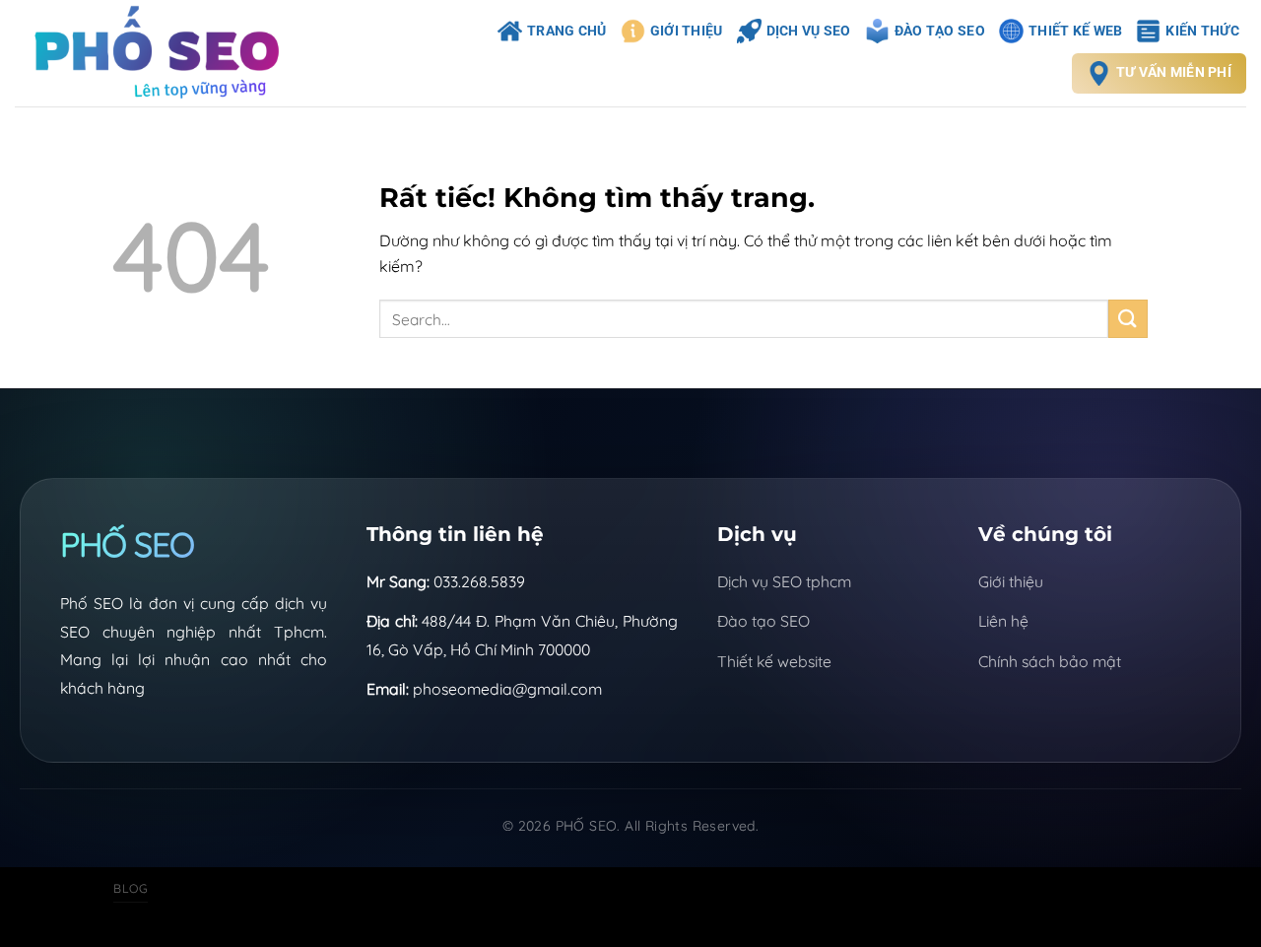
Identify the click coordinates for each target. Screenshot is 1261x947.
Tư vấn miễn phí (1173, 72)
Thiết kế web (1075, 31)
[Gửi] (1128, 319)
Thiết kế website (774, 661)
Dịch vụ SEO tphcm (784, 581)
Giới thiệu (686, 31)
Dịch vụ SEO (808, 31)
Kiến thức (1202, 31)
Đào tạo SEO (763, 621)
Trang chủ (567, 31)
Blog (130, 888)
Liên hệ (1003, 621)
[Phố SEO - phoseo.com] (166, 53)
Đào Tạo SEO (940, 31)
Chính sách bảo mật (1049, 661)
